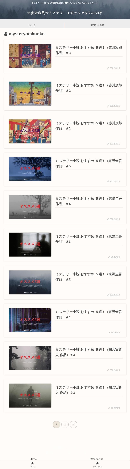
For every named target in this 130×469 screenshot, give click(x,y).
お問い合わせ (96, 458)
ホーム (33, 458)
